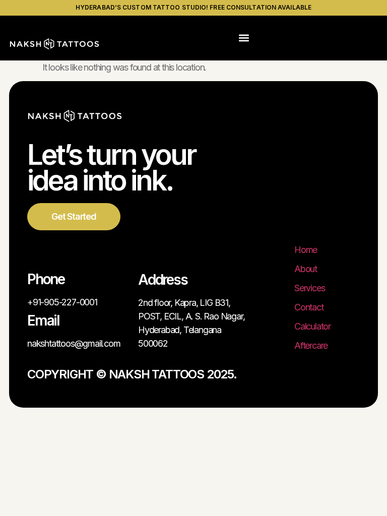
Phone (45, 279)
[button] (244, 38)
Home (305, 249)
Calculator (312, 326)
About (305, 269)
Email (43, 320)
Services (309, 288)
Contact (309, 307)
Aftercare (311, 345)
